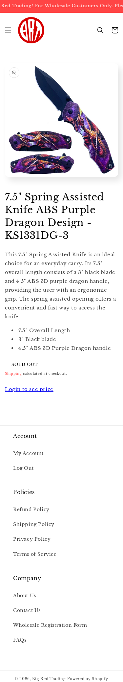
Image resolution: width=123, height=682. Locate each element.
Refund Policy (31, 509)
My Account (28, 453)
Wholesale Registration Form (50, 625)
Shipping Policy (33, 524)
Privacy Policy (32, 539)
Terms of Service (35, 554)
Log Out (23, 468)
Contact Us (27, 610)
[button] (8, 30)
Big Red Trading (49, 678)
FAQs (19, 640)
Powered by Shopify (88, 678)
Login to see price (29, 389)
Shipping (13, 374)
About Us (24, 596)
